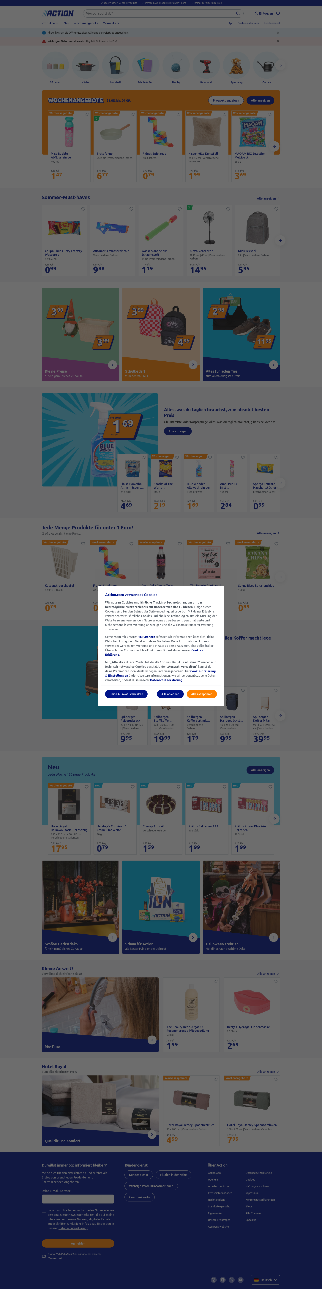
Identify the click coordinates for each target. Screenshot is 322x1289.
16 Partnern (146, 636)
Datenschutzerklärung (166, 680)
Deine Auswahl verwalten (126, 694)
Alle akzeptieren (201, 694)
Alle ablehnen (170, 694)
